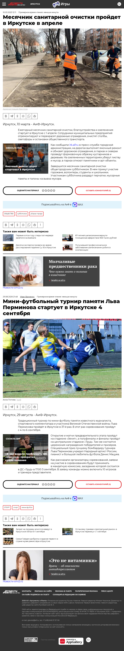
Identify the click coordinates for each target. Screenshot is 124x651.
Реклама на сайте (43, 591)
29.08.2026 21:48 (10, 297)
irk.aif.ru (74, 144)
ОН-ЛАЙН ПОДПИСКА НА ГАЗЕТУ (35, 595)
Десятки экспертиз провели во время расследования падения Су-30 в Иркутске (36, 246)
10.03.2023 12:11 (9, 12)
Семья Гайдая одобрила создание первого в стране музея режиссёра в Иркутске (37, 540)
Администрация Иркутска (15, 109)
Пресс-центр (107, 591)
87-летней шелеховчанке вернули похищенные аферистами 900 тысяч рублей (96, 236)
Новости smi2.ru (13, 287)
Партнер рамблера (48, 640)
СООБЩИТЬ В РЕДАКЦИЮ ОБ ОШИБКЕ (69, 595)
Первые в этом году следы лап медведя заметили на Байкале (34, 236)
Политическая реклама (86, 591)
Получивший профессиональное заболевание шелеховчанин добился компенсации (93, 247)
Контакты (26, 591)
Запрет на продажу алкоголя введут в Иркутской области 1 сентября (34, 530)
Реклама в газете (63, 591)
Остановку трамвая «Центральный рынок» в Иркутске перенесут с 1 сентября (96, 530)
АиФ (19, 400)
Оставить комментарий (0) (98, 191)
